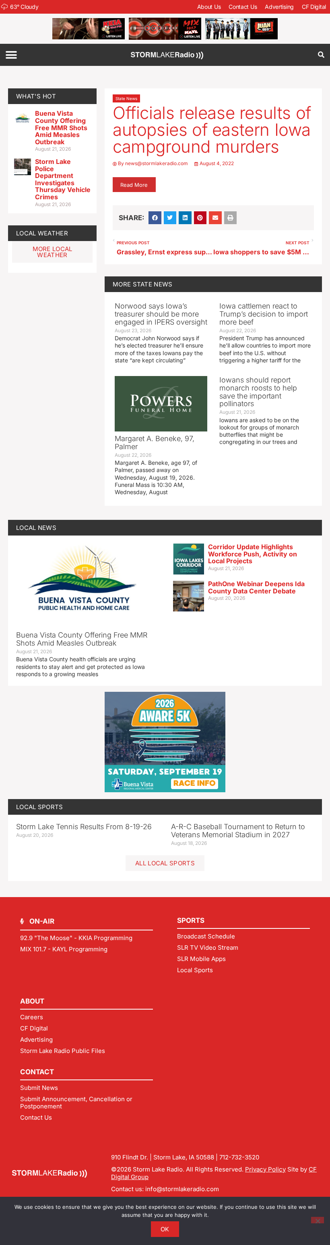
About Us (209, 6)
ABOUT (32, 1001)
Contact (37, 1072)
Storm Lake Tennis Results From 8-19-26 (84, 826)
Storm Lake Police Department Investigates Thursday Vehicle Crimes (63, 179)
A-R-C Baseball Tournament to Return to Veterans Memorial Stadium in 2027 (238, 830)
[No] (317, 1220)
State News (126, 98)
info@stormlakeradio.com (182, 1189)
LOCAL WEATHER (42, 233)
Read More (134, 185)
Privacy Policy (265, 1169)
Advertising (279, 6)
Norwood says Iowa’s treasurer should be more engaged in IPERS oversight (161, 314)
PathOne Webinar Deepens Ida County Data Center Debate (256, 587)
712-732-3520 (239, 1157)
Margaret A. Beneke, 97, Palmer (154, 442)
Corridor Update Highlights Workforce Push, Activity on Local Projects (252, 554)
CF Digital (314, 6)
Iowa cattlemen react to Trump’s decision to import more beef (263, 314)
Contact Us (243, 6)
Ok (165, 1229)
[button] (11, 55)
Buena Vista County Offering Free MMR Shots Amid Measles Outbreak (61, 127)
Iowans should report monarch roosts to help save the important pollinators (258, 392)
